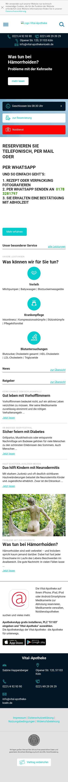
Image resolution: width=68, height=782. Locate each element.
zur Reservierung (22, 117)
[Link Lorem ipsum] (34, 516)
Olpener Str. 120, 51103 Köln (36, 40)
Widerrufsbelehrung (48, 721)
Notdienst (18, 129)
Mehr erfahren (14, 231)
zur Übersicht (58, 369)
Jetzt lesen (8, 417)
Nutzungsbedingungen (21, 721)
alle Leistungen (57, 246)
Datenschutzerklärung (16, 11)
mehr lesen (18, 81)
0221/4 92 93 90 (22, 36)
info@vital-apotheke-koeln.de (36, 44)
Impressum (20, 717)
